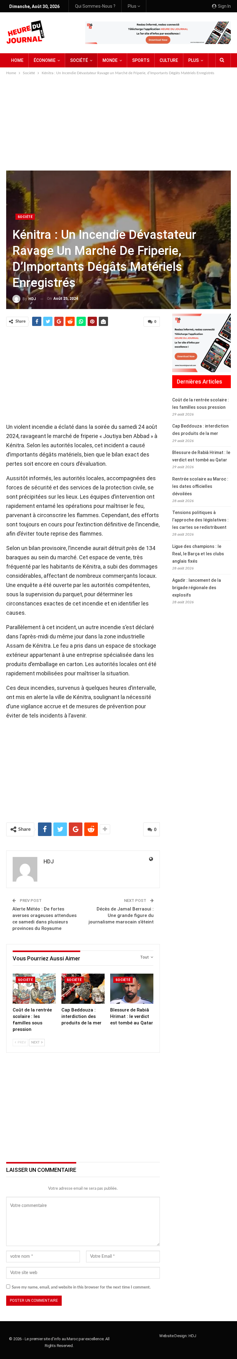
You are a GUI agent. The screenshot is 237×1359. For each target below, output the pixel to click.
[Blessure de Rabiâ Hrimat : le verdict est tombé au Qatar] (131, 989)
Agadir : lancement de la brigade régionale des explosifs (196, 587)
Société (25, 217)
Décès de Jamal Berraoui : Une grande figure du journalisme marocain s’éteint (121, 915)
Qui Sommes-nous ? (95, 6)
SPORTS (140, 60)
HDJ (192, 1335)
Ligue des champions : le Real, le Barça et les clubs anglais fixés (198, 554)
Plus (132, 6)
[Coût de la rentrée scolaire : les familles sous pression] (34, 989)
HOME (17, 60)
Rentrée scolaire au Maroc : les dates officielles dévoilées (200, 486)
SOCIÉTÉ (79, 60)
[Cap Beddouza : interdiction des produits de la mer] (83, 989)
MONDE (110, 60)
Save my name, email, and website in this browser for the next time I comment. (81, 1287)
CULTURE (169, 60)
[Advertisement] (118, 122)
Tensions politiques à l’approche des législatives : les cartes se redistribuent (200, 520)
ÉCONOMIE (45, 60)
